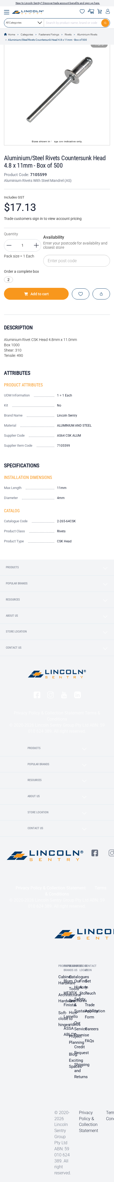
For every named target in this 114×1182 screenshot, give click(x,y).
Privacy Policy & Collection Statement (49, 712)
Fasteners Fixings (49, 34)
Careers (92, 1029)
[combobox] (57, 22)
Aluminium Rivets (87, 34)
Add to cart (39, 294)
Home (11, 34)
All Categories (13, 22)
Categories (27, 34)
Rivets (68, 34)
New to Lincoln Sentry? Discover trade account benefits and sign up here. (58, 3)
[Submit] (105, 22)
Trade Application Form (95, 1011)
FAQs (89, 1040)
